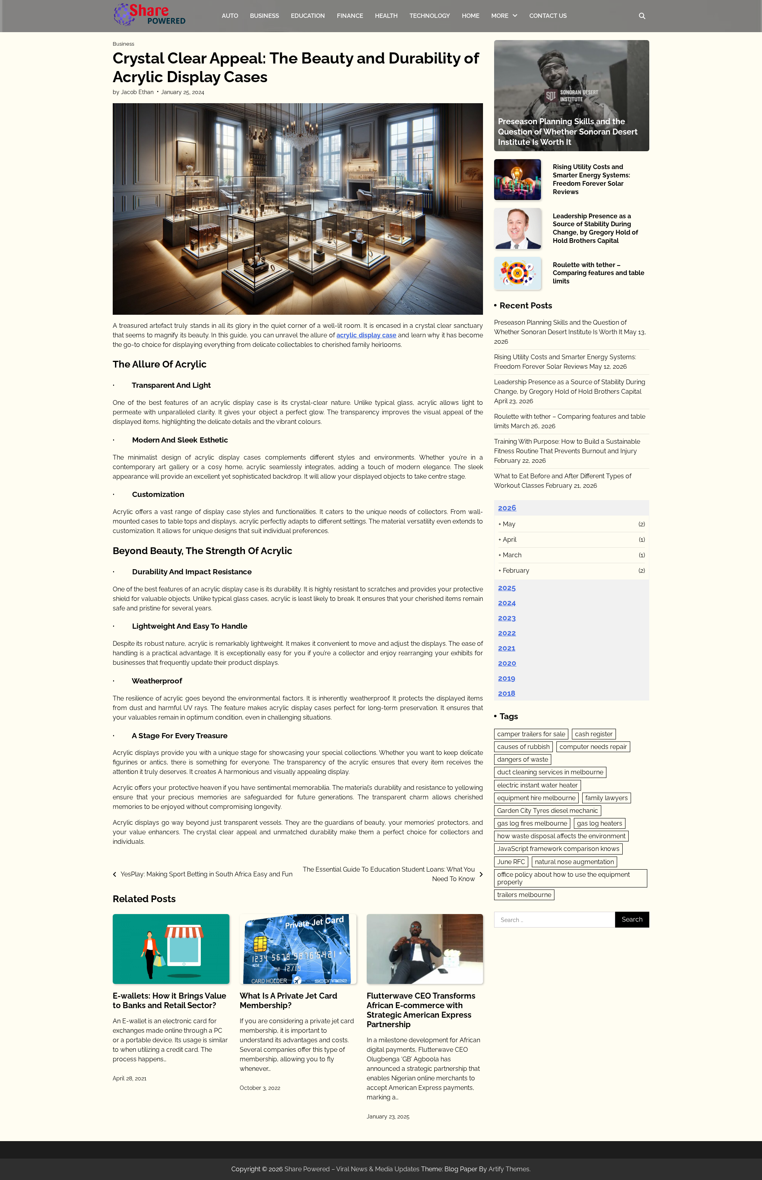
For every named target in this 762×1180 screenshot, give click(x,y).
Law (497, 65)
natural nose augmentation (574, 861)
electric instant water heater (537, 785)
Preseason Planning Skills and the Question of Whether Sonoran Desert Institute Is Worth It (568, 132)
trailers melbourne (524, 895)
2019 (506, 677)
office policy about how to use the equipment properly (563, 877)
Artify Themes (509, 1169)
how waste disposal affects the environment (561, 836)
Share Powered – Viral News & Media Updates (352, 1169)
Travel (500, 50)
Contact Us (548, 15)
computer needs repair (593, 746)
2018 (506, 693)
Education (308, 15)
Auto (230, 15)
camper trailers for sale (531, 733)
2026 (507, 507)
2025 (507, 587)
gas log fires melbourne (532, 823)
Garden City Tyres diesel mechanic (547, 810)
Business (264, 15)
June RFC (511, 861)
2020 (507, 662)
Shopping (505, 97)
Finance (350, 15)
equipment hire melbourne (536, 797)
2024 (507, 602)
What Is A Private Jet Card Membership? (288, 1000)
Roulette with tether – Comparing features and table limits (599, 273)
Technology (430, 15)
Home (470, 15)
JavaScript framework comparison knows (558, 849)
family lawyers (606, 797)
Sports (500, 34)
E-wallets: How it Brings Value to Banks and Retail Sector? (169, 1000)
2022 (507, 632)
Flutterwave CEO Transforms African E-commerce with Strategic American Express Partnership (421, 1010)
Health (386, 15)
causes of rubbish (523, 746)
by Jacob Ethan (133, 92)
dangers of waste (522, 759)
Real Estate (507, 81)
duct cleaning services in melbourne (550, 772)
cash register (594, 733)
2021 (506, 647)
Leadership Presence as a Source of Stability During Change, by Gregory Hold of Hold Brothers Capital (595, 228)
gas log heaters (599, 823)
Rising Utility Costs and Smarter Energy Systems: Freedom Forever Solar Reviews (591, 179)
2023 (507, 617)
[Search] (642, 16)
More (499, 15)
